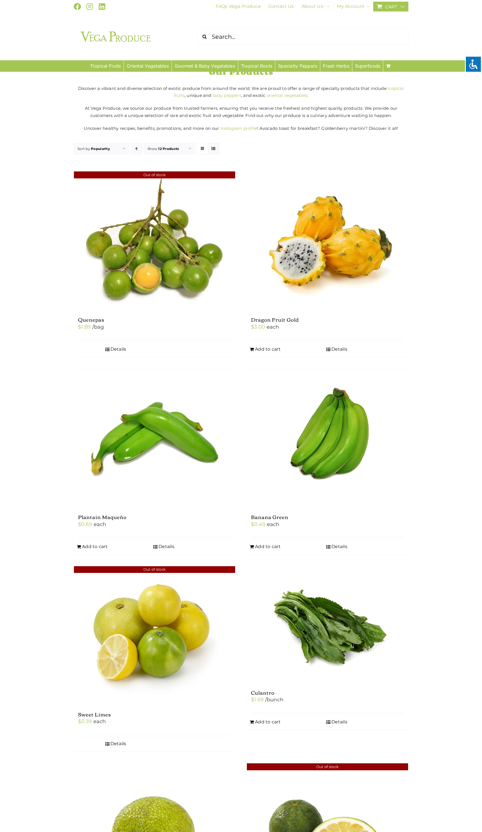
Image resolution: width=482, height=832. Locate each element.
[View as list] (213, 148)
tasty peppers (227, 95)
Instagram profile (238, 128)
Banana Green (269, 517)
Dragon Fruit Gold (275, 319)
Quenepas (91, 319)
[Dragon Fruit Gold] (327, 241)
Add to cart (268, 349)
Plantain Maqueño (102, 517)
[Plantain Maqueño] (154, 438)
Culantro (262, 692)
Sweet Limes (94, 714)
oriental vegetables (287, 95)
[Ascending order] (136, 148)
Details (118, 349)
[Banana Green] (327, 438)
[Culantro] (327, 625)
